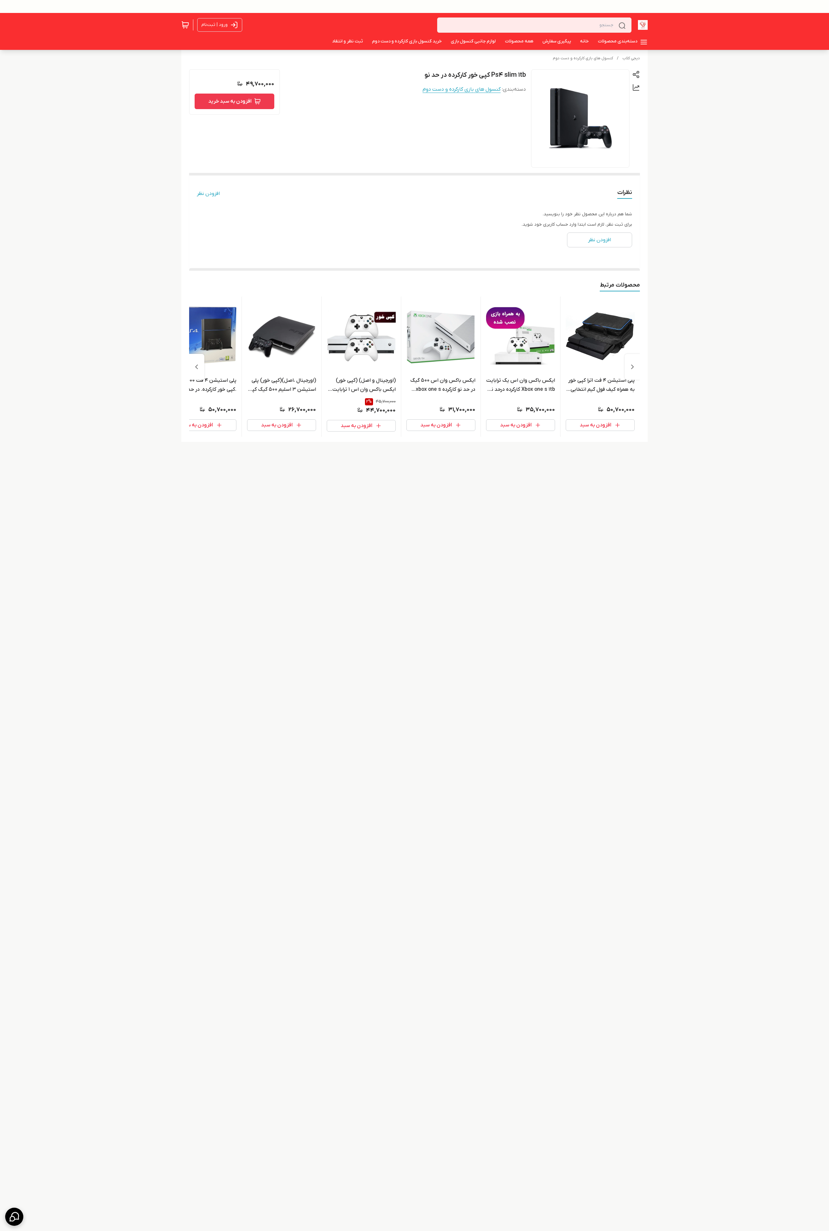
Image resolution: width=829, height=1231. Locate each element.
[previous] (632, 367)
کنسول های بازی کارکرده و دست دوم (583, 58)
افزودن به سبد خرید (230, 101)
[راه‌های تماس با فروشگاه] (14, 1217)
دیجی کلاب (631, 58)
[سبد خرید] (185, 25)
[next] (196, 367)
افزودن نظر (208, 193)
